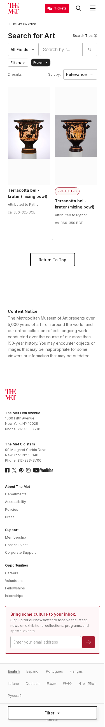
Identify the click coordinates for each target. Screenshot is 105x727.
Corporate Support (20, 552)
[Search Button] (78, 8)
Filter (49, 713)
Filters (16, 63)
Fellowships (15, 588)
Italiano (13, 684)
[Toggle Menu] (92, 8)
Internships (14, 596)
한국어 (67, 684)
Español (32, 671)
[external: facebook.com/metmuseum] (7, 470)
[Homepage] (13, 8)
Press (10, 517)
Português (54, 671)
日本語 (51, 684)
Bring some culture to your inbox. (43, 614)
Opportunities (16, 565)
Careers (11, 573)
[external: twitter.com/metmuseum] (14, 470)
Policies (11, 509)
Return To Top (52, 259)
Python (38, 62)
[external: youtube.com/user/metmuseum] (43, 470)
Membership (15, 537)
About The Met (17, 486)
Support (11, 530)
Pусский (15, 696)
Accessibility (15, 502)
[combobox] (61, 49)
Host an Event (16, 545)
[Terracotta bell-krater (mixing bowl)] (29, 136)
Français (76, 671)
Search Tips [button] (83, 35)
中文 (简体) (87, 684)
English (14, 671)
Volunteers (14, 581)
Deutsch (32, 684)
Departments (16, 494)
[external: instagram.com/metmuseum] (28, 470)
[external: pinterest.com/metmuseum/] (21, 470)
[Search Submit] (89, 49)
